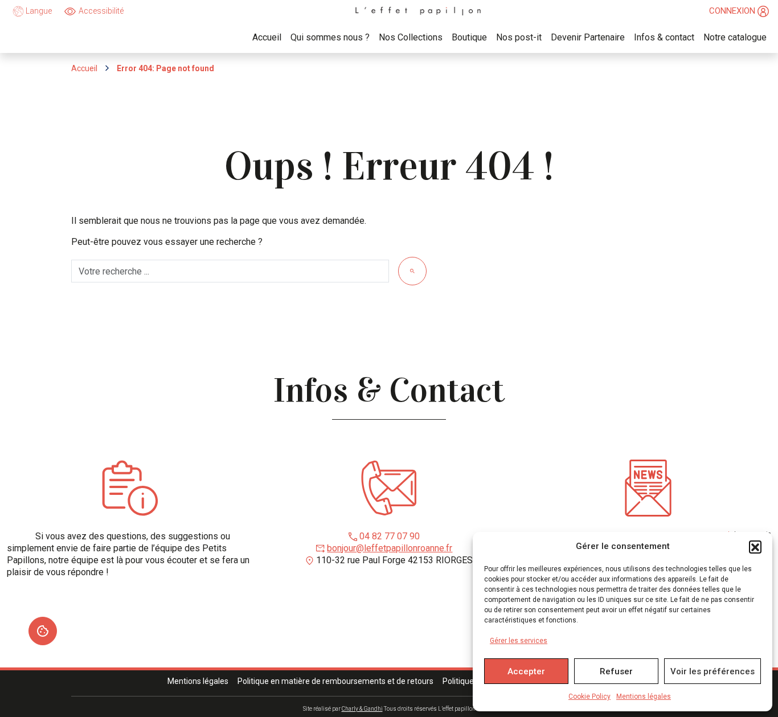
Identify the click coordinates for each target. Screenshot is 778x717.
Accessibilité (101, 10)
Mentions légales (643, 696)
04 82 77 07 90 (389, 536)
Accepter (526, 671)
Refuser (616, 671)
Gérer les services (518, 641)
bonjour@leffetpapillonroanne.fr (389, 548)
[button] (755, 546)
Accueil (84, 68)
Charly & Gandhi (362, 709)
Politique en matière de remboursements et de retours (335, 681)
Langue (38, 10)
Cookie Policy (589, 696)
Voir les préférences (712, 671)
